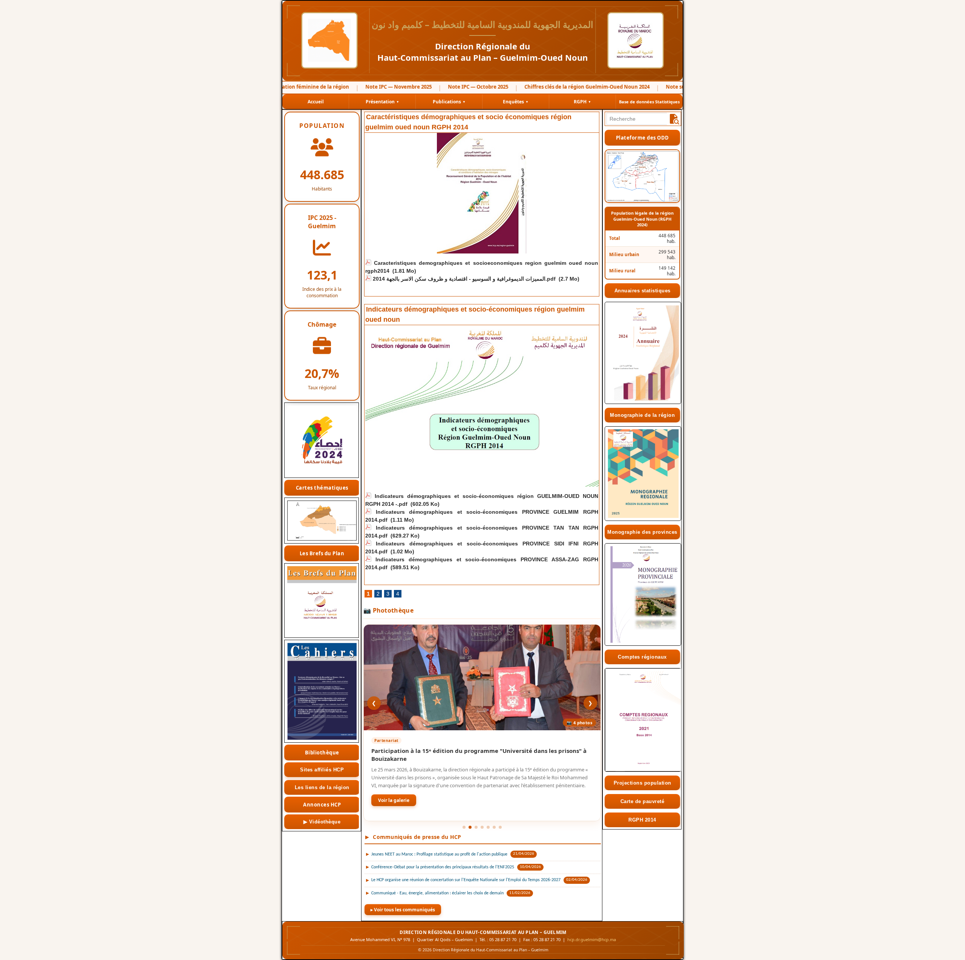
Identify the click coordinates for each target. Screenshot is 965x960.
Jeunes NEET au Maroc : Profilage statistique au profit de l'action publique (439, 854)
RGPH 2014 (642, 820)
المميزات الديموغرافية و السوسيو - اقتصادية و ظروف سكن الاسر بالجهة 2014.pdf (464, 279)
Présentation (382, 101)
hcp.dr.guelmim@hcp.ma (591, 939)
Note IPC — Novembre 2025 (374, 86)
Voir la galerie (393, 800)
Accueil (316, 101)
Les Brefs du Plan (322, 553)
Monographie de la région (642, 415)
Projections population (642, 783)
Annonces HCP (322, 804)
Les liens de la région (322, 787)
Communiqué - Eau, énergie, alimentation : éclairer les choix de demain (437, 893)
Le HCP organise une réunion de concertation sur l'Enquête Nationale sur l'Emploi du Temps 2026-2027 (466, 880)
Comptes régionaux (642, 657)
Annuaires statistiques (642, 290)
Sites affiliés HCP (322, 770)
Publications (449, 101)
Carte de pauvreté (642, 801)
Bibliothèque (322, 752)
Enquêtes (515, 101)
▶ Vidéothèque (322, 822)
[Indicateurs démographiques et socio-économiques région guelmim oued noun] (482, 328)
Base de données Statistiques (649, 101)
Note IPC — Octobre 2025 (453, 86)
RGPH (582, 101)
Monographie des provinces (642, 532)
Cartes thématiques (322, 487)
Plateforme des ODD (642, 137)
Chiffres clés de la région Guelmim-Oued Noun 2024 (562, 86)
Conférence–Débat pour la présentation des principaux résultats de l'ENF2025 (442, 867)
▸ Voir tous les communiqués (403, 909)
